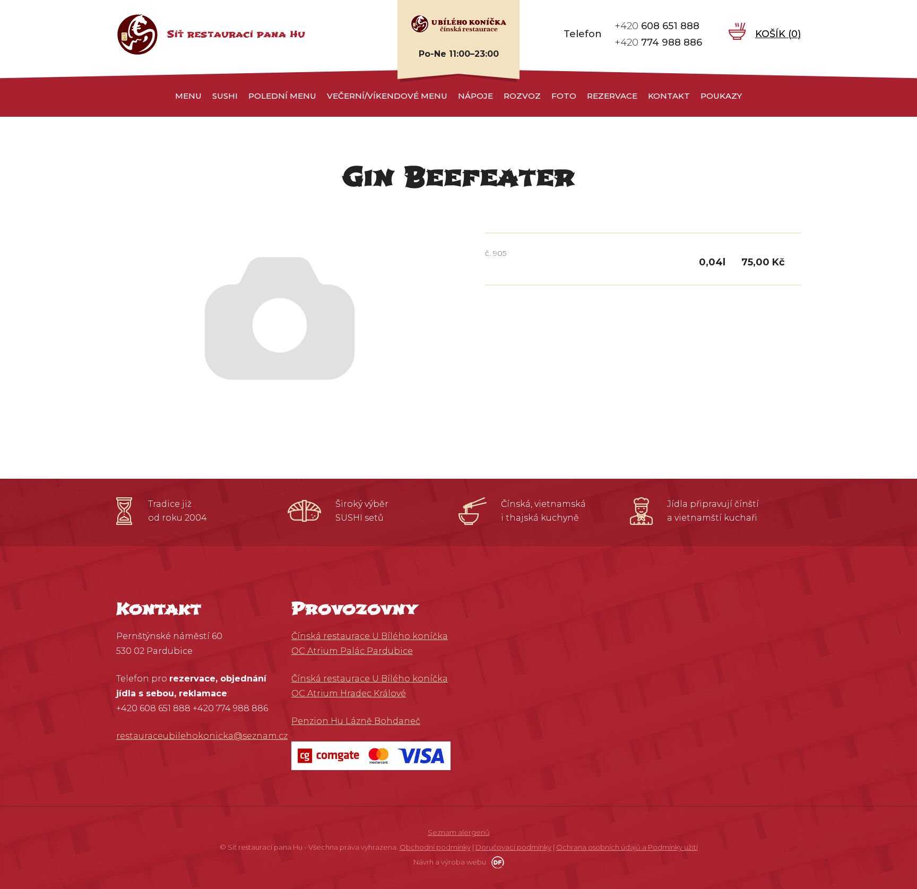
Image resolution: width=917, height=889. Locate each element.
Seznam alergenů (459, 832)
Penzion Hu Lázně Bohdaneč (355, 721)
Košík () (778, 34)
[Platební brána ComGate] (371, 755)
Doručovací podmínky (513, 847)
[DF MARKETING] (496, 862)
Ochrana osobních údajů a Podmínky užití (627, 847)
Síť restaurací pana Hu (236, 34)
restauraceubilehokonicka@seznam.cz (202, 736)
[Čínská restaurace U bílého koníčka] (458, 23)
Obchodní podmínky (435, 847)
